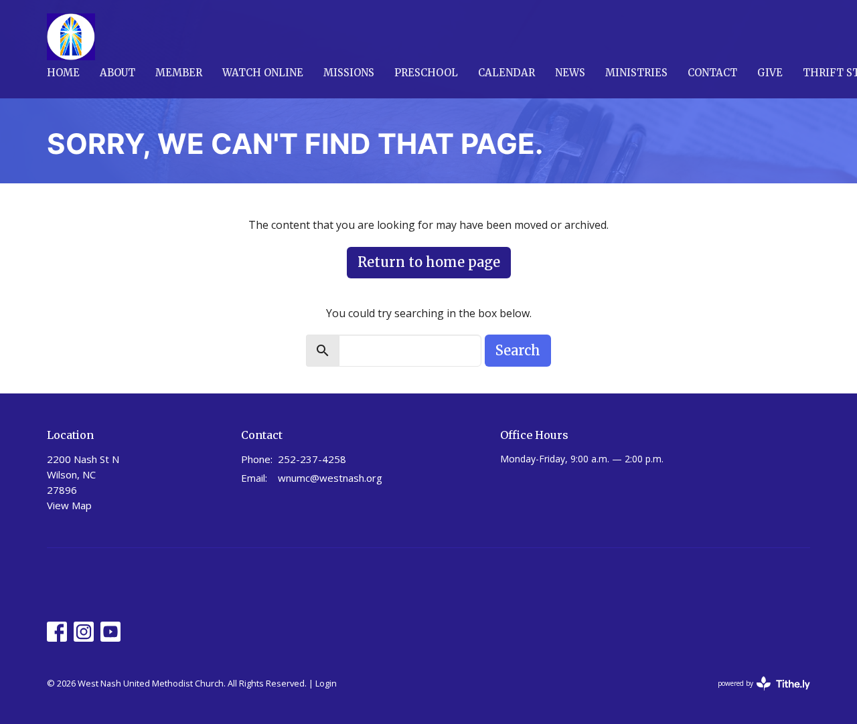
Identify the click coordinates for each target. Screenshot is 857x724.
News (570, 72)
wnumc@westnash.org (330, 477)
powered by (757, 694)
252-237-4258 (312, 459)
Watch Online (262, 72)
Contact (712, 72)
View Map (69, 505)
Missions (348, 72)
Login (326, 683)
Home (63, 72)
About (117, 72)
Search (517, 350)
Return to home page (429, 262)
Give (770, 72)
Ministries (636, 72)
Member (178, 72)
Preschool (426, 72)
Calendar (506, 72)
